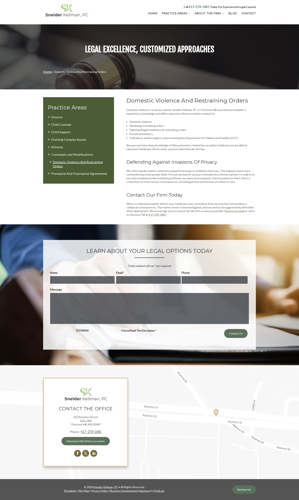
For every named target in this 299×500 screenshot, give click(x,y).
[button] (296, 477)
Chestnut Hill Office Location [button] (85, 441)
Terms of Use (75, 354)
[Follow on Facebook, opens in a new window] (77, 453)
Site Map (84, 491)
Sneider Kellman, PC (105, 487)
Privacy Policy (92, 354)
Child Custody (61, 124)
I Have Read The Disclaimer (139, 330)
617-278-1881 (199, 7)
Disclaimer (82, 330)
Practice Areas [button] (174, 13)
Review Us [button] (244, 489)
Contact (248, 13)
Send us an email (234, 211)
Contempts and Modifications (72, 154)
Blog (232, 13)
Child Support (61, 132)
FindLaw (159, 491)
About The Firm (208, 13)
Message (56, 289)
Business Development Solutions (130, 491)
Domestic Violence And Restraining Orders (78, 164)
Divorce (56, 117)
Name (53, 272)
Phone (186, 272)
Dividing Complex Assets (68, 139)
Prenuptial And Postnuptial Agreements (79, 173)
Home (152, 13)
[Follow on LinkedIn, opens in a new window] (93, 453)
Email (120, 272)
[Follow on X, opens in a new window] (85, 453)
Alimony (57, 147)
